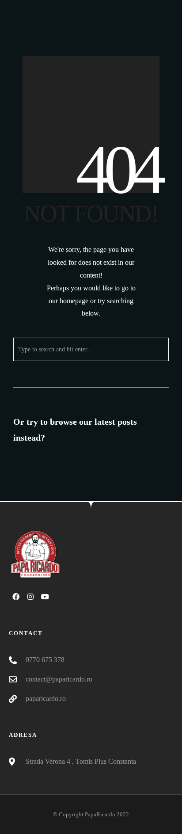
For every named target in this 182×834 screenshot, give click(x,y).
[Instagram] (30, 597)
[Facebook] (16, 597)
